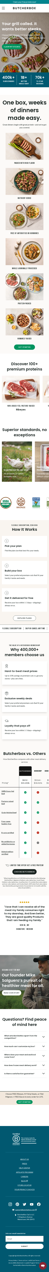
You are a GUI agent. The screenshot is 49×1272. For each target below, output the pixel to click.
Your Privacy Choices (25, 1189)
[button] (24, 1037)
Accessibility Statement (16, 1263)
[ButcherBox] (24, 8)
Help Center (24, 1168)
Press (24, 1164)
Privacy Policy (13, 1260)
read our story (11, 993)
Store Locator (24, 1185)
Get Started (24, 1102)
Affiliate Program (24, 1172)
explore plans (24, 618)
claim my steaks (12, 47)
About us (24, 1159)
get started (24, 347)
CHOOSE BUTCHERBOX (24, 872)
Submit (24, 1246)
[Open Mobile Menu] (3, 8)
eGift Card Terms (34, 1260)
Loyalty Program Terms (32, 1263)
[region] (25, 396)
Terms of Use (23, 1260)
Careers (24, 1177)
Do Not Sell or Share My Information (24, 1265)
